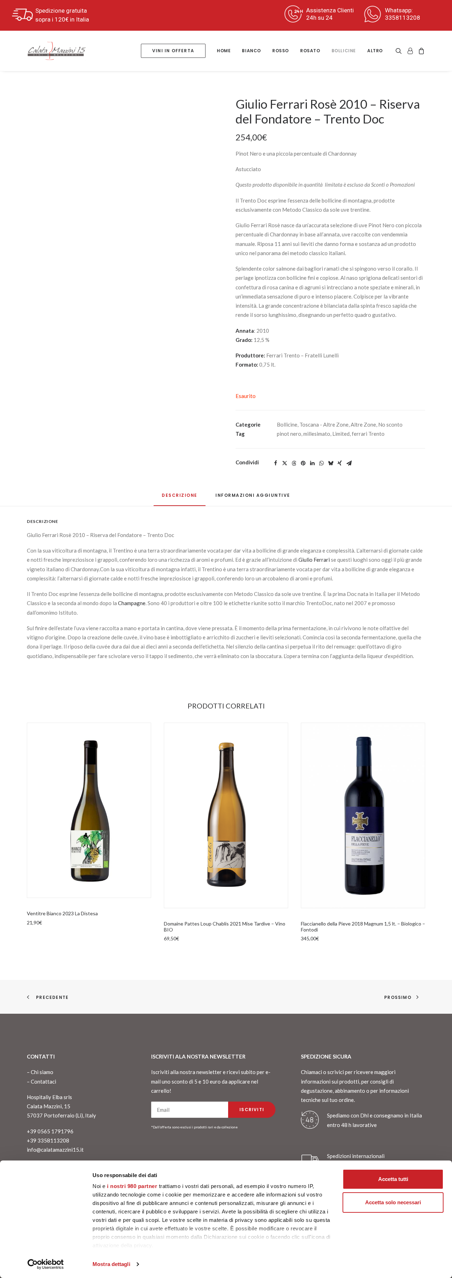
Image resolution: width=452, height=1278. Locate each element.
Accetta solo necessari (393, 1202)
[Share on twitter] (284, 463)
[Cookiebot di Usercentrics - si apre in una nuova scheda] (46, 1264)
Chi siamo (42, 1072)
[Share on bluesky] (330, 463)
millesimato (316, 433)
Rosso (280, 51)
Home (224, 51)
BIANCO (251, 51)
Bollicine (344, 51)
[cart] (420, 51)
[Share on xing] (339, 463)
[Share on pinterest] (303, 463)
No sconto (390, 424)
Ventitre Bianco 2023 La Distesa (62, 913)
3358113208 (402, 17)
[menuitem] (173, 51)
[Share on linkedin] (312, 463)
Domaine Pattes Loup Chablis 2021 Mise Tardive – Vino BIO (224, 927)
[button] (400, 51)
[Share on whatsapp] (321, 463)
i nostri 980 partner (132, 1186)
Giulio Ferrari (314, 559)
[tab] (252, 498)
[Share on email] (349, 463)
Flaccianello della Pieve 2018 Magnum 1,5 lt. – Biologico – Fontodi (363, 927)
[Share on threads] (294, 463)
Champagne (131, 603)
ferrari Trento (368, 433)
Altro (375, 51)
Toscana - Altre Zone (324, 424)
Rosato (310, 51)
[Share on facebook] (275, 463)
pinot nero (289, 433)
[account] (410, 51)
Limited (341, 433)
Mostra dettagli (111, 1264)
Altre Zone (363, 424)
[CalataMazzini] (56, 50)
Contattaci (43, 1081)
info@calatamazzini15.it (55, 1149)
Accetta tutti (393, 1179)
